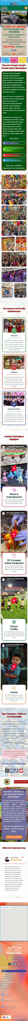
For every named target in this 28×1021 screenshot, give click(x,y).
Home (4, 971)
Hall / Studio (5, 980)
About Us (4, 973)
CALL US (14, 2)
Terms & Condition (17, 1018)
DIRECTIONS (24, 0)
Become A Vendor (7, 982)
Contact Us (5, 984)
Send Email (7, 999)
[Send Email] (2, 1000)
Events (4, 977)
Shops (4, 975)
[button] (21, 8)
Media (4, 986)
